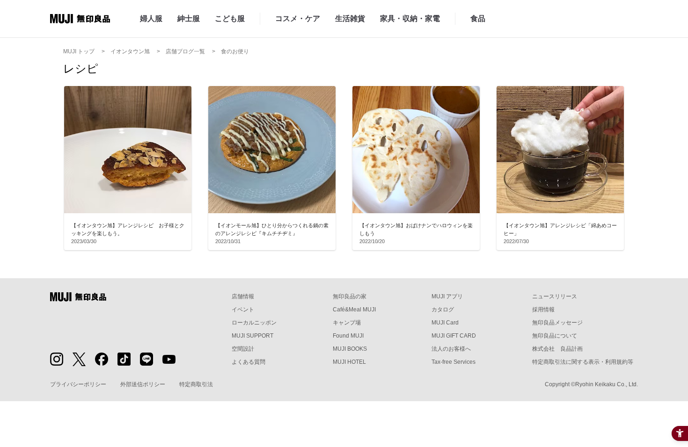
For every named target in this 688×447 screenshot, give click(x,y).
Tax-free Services (454, 362)
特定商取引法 (196, 384)
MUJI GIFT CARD (454, 335)
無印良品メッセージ (557, 322)
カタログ (443, 309)
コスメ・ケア (297, 18)
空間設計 (243, 349)
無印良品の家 (349, 296)
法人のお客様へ (451, 349)
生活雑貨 (350, 18)
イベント (243, 309)
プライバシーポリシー (78, 384)
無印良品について (554, 335)
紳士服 (188, 18)
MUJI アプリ (447, 296)
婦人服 (151, 18)
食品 (477, 18)
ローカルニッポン (254, 322)
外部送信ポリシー (142, 384)
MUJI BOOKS (350, 349)
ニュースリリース (554, 296)
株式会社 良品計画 (557, 349)
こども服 (230, 18)
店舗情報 (243, 296)
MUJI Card (445, 322)
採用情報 (543, 309)
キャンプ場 (347, 322)
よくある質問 (248, 362)
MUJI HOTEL (349, 362)
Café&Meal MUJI (354, 309)
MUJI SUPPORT (252, 335)
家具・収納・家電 (410, 18)
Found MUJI (348, 335)
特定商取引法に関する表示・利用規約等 (582, 362)
